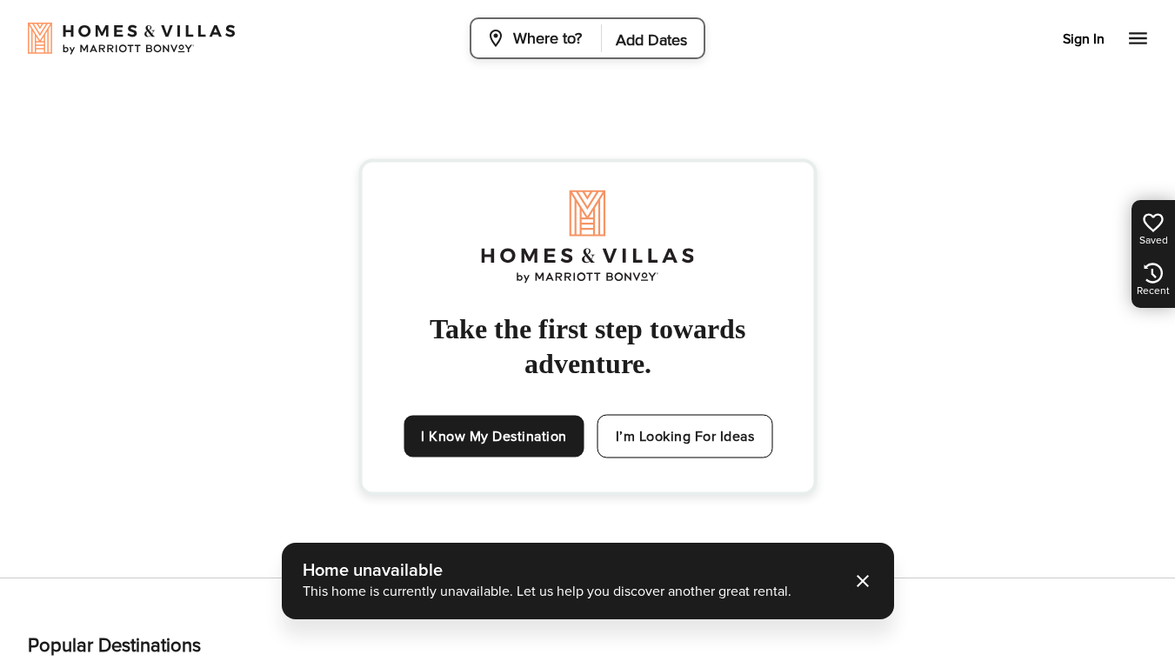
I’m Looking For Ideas (685, 436)
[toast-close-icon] (863, 581)
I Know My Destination (494, 436)
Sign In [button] (1084, 39)
